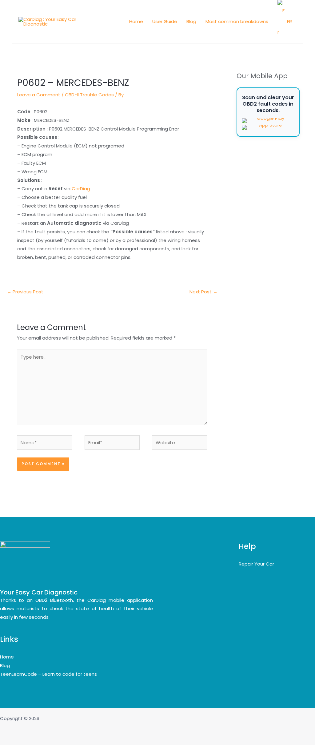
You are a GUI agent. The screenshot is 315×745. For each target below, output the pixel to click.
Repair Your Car (256, 564)
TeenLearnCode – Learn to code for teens (48, 674)
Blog (191, 21)
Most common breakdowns (236, 21)
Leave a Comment (38, 94)
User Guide (164, 21)
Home (136, 21)
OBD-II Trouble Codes (89, 94)
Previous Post (25, 291)
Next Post (203, 291)
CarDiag (81, 188)
